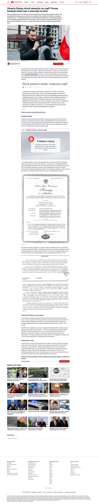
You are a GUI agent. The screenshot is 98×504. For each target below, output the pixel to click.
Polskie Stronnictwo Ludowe (75, 467)
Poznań (50, 471)
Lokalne (50, 463)
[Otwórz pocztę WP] (76, 2)
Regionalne (54, 2)
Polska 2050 (72, 473)
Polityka (62, 2)
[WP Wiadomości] (17, 2)
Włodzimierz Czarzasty (32, 474)
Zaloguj (85, 2)
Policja (8, 467)
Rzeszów (50, 482)
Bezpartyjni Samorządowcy (75, 474)
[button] (80, 2)
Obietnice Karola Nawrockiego (12, 473)
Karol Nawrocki (31, 479)
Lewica (71, 470)
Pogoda (47, 2)
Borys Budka (30, 473)
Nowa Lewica (72, 471)
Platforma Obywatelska (74, 466)
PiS (22, 70)
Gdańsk (50, 473)
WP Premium (40, 2)
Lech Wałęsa (30, 477)
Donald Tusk (30, 470)
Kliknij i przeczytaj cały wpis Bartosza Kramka (33, 112)
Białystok (51, 476)
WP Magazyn (9, 463)
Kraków (50, 467)
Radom (50, 479)
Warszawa (51, 464)
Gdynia (50, 477)
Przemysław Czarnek (32, 466)
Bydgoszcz (51, 474)
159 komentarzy (59, 63)
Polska (26, 2)
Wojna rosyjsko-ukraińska (11, 464)
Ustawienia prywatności (70, 492)
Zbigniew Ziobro (31, 467)
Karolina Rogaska (14, 63)
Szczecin (50, 470)
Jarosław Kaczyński (31, 463)
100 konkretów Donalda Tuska (12, 474)
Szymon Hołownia (31, 471)
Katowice (51, 480)
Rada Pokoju (9, 466)
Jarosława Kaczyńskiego (31, 74)
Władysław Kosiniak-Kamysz (33, 476)
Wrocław (50, 466)
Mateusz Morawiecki (31, 464)
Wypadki (8, 470)
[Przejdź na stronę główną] (8, 3)
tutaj (32, 501)
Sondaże (8, 471)
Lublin (50, 483)
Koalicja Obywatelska (74, 464)
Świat (32, 2)
